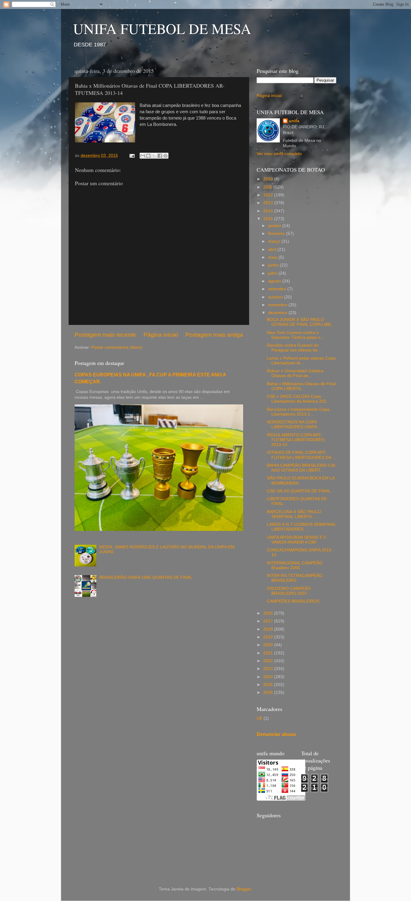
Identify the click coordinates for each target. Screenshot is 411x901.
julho (273, 273)
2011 (268, 187)
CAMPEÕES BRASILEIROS (293, 601)
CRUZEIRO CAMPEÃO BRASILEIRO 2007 (289, 591)
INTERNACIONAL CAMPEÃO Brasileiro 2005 (295, 565)
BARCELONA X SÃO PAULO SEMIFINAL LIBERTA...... (294, 514)
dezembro (278, 312)
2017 (268, 621)
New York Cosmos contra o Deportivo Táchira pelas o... (295, 335)
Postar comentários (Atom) (116, 347)
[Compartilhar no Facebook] (160, 156)
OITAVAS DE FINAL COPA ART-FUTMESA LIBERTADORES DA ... (301, 455)
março (274, 241)
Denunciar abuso (276, 734)
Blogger (243, 889)
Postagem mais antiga (214, 335)
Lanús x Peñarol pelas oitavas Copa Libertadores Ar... (301, 360)
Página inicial (161, 335)
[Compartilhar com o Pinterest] (165, 156)
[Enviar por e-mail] (143, 156)
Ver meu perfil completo (279, 153)
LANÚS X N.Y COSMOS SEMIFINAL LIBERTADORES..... (301, 527)
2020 (268, 645)
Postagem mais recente (105, 335)
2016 (268, 613)
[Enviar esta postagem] (131, 155)
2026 (268, 692)
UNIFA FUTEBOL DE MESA (162, 28)
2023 (268, 668)
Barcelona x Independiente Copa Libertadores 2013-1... (298, 411)
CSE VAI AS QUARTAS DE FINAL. (299, 491)
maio (273, 257)
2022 (268, 661)
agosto (275, 281)
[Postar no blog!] (148, 156)
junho (274, 265)
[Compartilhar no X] (154, 156)
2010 (268, 179)
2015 (268, 219)
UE (259, 718)
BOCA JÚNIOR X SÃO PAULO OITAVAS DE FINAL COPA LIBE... (301, 322)
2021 (268, 653)
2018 (268, 629)
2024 (268, 677)
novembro (278, 305)
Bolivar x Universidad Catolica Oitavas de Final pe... (295, 373)
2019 (268, 637)
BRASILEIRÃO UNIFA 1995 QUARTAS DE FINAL (145, 577)
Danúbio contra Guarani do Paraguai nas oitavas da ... (294, 347)
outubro (276, 297)
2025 (268, 684)
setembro (277, 289)
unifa (294, 121)
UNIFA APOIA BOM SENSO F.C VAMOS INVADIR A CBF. (296, 539)
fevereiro (277, 233)
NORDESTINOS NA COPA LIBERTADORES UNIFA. (292, 424)
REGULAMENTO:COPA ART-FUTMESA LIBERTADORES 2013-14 (295, 440)
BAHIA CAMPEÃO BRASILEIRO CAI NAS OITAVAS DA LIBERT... (301, 467)
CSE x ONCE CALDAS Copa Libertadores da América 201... (298, 399)
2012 (268, 195)
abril (272, 249)
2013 (268, 203)
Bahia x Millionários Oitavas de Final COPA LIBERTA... (301, 386)
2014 (268, 211)
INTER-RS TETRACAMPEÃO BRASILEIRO (295, 578)
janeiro (275, 225)
